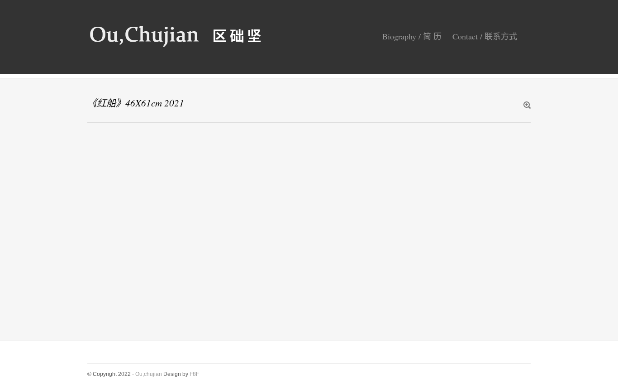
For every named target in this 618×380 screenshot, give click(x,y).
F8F (194, 374)
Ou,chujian (148, 374)
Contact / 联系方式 (484, 36)
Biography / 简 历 (412, 36)
